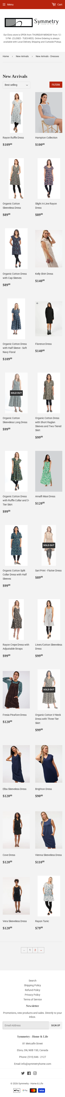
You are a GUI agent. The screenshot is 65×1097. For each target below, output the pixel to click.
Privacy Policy (32, 994)
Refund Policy (32, 990)
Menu (10, 4)
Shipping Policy (32, 985)
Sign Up (55, 1025)
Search (32, 980)
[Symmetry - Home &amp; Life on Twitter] (23, 1073)
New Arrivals (22, 56)
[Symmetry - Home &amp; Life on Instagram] (35, 1073)
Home (6, 56)
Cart (59, 4)
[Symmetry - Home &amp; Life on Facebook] (29, 1073)
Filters (56, 84)
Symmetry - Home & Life (30, 1083)
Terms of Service (32, 999)
